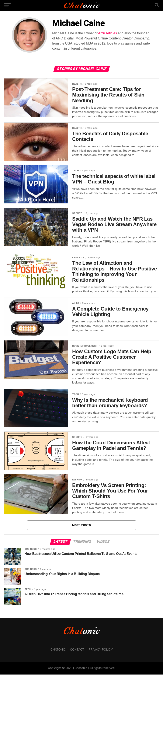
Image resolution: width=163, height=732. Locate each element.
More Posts (81, 525)
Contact (77, 649)
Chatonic (58, 649)
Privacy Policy (101, 649)
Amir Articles (107, 33)
